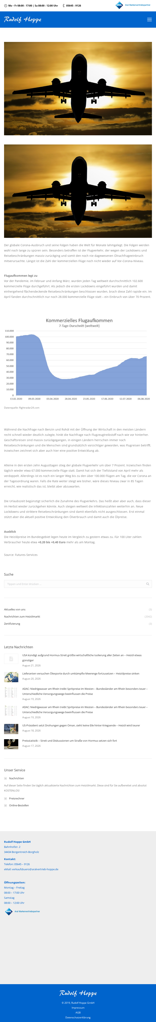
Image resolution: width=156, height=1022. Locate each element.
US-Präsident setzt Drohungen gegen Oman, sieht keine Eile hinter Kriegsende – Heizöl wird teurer (81, 725)
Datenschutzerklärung (78, 1017)
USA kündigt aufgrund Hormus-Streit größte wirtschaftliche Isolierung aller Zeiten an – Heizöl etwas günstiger (82, 657)
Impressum (78, 1007)
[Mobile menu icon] (149, 19)
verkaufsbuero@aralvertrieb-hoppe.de (35, 869)
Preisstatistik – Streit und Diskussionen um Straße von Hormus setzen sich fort (69, 740)
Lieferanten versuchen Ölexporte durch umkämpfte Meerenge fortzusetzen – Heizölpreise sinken (80, 673)
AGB (78, 1012)
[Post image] (11, 659)
